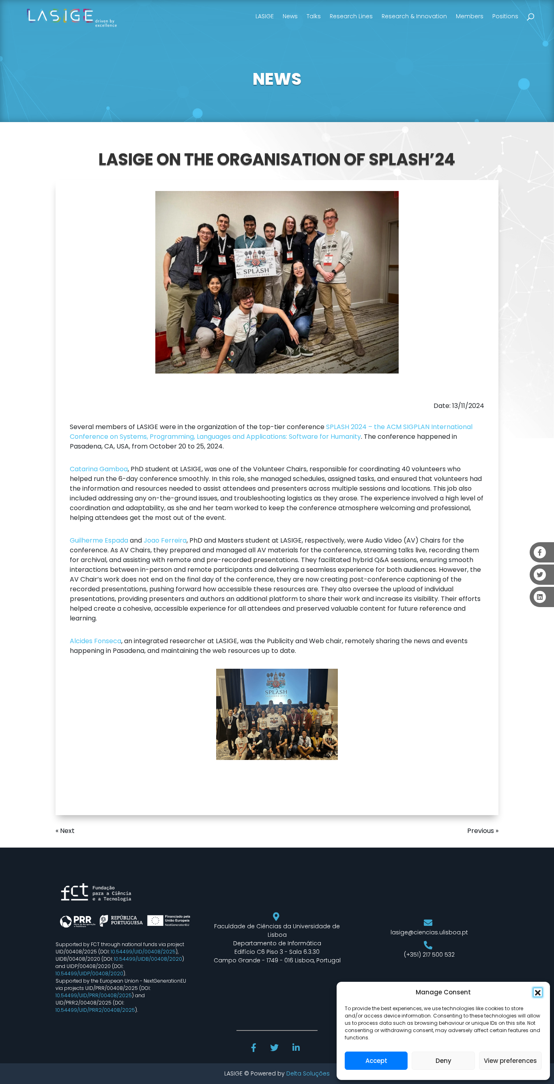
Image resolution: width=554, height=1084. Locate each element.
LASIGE (265, 16)
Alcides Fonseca (95, 641)
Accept (376, 1060)
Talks (314, 16)
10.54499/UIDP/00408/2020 (89, 973)
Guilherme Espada (99, 540)
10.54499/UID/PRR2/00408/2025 (95, 1010)
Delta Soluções (308, 1073)
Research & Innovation (414, 16)
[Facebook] (254, 1049)
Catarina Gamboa (99, 469)
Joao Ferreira (165, 540)
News (290, 16)
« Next (65, 830)
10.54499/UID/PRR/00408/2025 (94, 995)
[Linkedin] (297, 1049)
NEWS (277, 79)
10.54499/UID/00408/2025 (143, 951)
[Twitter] (275, 1049)
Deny (443, 1060)
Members (469, 16)
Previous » (482, 830)
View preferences (510, 1060)
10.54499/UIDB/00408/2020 (148, 958)
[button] (538, 992)
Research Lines (351, 16)
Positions (505, 16)
